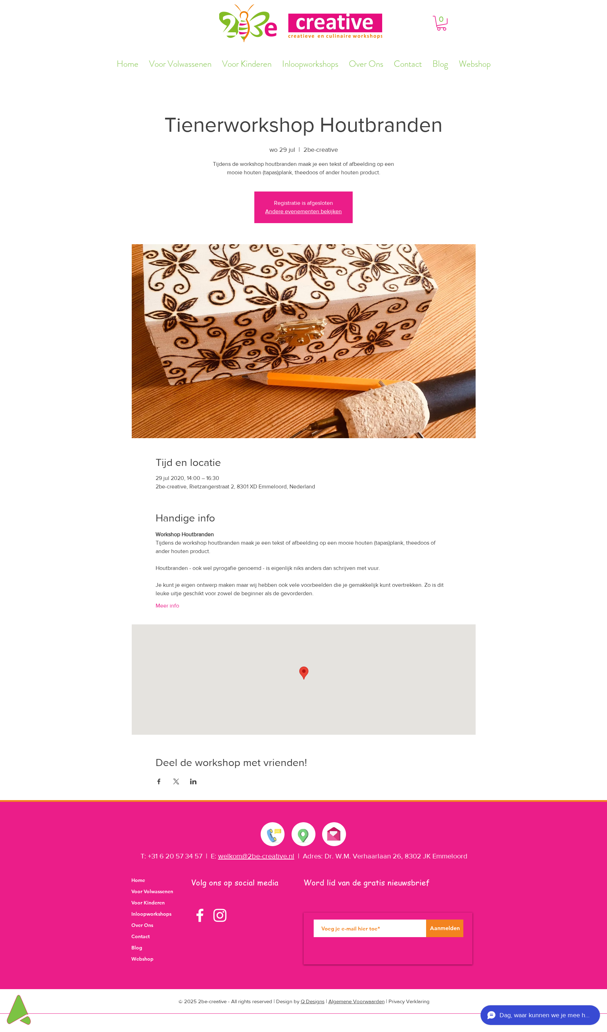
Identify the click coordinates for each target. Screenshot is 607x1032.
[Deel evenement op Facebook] (159, 781)
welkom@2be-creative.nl (256, 856)
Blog (136, 948)
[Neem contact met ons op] (273, 834)
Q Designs (313, 1001)
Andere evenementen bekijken (303, 211)
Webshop (142, 959)
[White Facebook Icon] (200, 915)
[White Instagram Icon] (220, 915)
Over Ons (142, 925)
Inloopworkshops (151, 914)
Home (138, 880)
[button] (441, 23)
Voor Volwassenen (152, 891)
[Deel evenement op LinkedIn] (193, 781)
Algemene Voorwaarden (356, 1001)
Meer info (167, 606)
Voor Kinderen (148, 903)
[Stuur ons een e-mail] (334, 832)
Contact (140, 936)
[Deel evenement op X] (176, 781)
